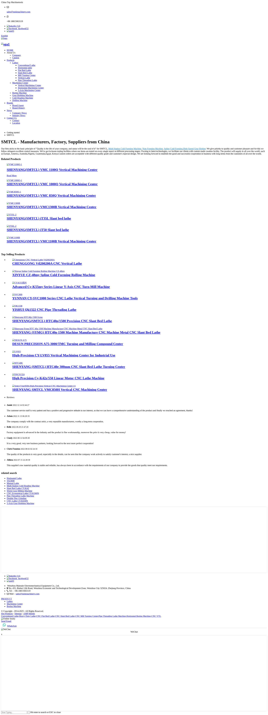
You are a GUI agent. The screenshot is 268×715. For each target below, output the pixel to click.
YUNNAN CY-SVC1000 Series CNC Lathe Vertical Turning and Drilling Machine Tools (75, 298)
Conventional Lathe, (10, 616)
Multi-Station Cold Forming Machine (124, 148)
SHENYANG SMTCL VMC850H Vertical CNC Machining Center (59, 389)
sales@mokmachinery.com (18, 12)
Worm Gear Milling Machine (19, 491)
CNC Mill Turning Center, (87, 616)
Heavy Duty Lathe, (27, 616)
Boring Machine (19, 93)
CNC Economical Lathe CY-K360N (23, 493)
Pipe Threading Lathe (27, 80)
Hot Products (7, 613)
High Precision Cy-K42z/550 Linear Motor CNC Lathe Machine (58, 378)
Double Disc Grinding (16, 498)
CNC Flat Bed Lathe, (45, 616)
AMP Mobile (29, 613)
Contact (15, 120)
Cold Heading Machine (22, 98)
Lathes (15, 63)
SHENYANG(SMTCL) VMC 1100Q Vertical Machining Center (52, 169)
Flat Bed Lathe (24, 70)
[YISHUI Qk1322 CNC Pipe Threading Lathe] (17, 306)
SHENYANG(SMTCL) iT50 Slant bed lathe (38, 230)
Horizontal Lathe (14, 478)
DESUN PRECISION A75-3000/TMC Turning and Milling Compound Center (67, 344)
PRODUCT (6, 599)
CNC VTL (156, 616)
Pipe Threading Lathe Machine (20, 496)
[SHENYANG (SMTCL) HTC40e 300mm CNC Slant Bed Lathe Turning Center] (17, 363)
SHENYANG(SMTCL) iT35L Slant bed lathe (39, 218)
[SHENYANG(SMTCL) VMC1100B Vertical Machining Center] (13, 237)
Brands (10, 103)
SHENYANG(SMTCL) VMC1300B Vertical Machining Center (51, 207)
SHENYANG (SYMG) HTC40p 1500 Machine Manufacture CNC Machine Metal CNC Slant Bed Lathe (86, 332)
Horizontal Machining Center (31, 88)
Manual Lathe (13, 483)
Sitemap (18, 613)
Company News (19, 113)
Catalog (15, 58)
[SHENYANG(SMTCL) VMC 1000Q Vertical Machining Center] (14, 180)
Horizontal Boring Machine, (138, 616)
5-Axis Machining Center (29, 90)
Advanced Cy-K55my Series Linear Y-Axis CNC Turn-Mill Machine (61, 287)
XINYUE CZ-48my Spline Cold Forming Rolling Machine (53, 275)
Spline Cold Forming (173, 148)
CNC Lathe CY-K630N (17, 501)
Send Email (6, 621)
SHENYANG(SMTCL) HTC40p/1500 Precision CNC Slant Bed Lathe (62, 321)
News (9, 110)
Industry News (18, 115)
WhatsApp (12, 626)
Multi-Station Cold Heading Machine (23, 486)
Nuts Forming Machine (152, 148)
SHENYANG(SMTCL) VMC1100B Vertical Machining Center (51, 241)
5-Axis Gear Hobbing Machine (20, 503)
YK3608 (11, 481)
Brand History (18, 108)
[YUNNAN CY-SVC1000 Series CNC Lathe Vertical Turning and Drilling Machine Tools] (17, 294)
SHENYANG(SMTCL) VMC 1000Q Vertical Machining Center (52, 184)
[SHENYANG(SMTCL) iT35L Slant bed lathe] (11, 214)
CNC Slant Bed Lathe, (65, 616)
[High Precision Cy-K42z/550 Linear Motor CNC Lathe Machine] (18, 374)
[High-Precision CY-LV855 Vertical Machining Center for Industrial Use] (16, 351)
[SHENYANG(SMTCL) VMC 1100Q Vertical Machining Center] (14, 164)
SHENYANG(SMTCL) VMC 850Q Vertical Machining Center (51, 195)
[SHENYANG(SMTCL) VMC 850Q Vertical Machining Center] (14, 192)
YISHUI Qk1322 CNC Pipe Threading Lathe (44, 309)
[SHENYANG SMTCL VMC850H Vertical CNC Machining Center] (44, 386)
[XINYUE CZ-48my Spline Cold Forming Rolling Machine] (38, 271)
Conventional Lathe (26, 65)
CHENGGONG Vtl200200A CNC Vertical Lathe (47, 263)
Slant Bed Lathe (25, 73)
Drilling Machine (19, 100)
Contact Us (12, 118)
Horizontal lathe (25, 68)
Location (16, 123)
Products (10, 60)
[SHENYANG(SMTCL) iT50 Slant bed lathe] (11, 226)
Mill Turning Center (26, 75)
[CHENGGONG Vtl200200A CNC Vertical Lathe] (33, 260)
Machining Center (20, 83)
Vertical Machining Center (29, 85)
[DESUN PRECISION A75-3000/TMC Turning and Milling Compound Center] (19, 340)
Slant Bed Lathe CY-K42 (18, 488)
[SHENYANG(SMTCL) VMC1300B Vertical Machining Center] (13, 203)
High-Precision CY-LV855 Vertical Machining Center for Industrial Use (63, 355)
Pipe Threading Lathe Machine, (112, 616)
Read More (12, 175)
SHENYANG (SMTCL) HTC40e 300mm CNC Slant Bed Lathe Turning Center (68, 367)
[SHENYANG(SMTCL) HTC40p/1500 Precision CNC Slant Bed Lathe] (27, 317)
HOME (10, 50)
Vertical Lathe (24, 78)
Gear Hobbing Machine (22, 95)
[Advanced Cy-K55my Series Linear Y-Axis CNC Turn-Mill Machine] (19, 283)
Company (16, 55)
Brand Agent (18, 105)
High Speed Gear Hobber (194, 148)
